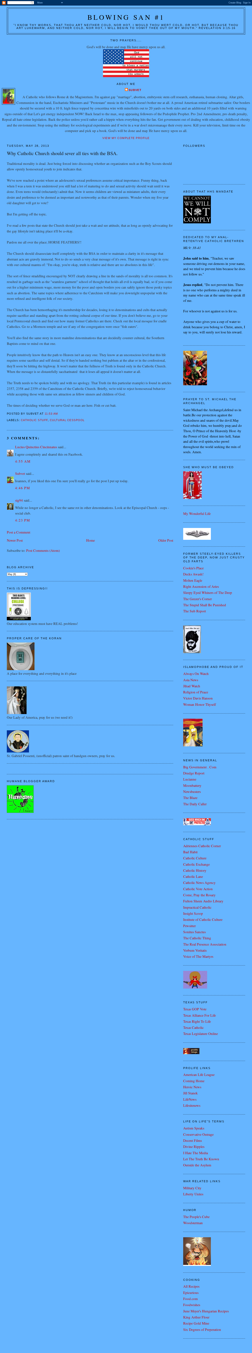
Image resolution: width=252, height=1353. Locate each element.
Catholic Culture (194, 858)
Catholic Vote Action (198, 888)
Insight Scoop (193, 913)
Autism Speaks (193, 1128)
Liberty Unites (193, 1194)
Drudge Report (193, 773)
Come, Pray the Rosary (199, 895)
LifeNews (189, 1099)
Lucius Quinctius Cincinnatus (36, 447)
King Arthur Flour (196, 1317)
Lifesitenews (191, 1105)
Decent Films (192, 1140)
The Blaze (190, 797)
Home (90, 540)
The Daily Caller (195, 804)
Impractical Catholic (197, 907)
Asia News (190, 680)
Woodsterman (193, 1222)
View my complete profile (126, 138)
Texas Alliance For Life (199, 1015)
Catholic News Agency (199, 882)
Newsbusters (192, 791)
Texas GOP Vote (194, 1009)
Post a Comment (18, 532)
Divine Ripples (193, 1146)
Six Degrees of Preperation (202, 1329)
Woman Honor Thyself (199, 704)
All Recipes (191, 1286)
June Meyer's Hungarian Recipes (206, 1311)
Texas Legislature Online (200, 1033)
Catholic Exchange (196, 864)
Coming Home (193, 1080)
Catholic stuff (34, 420)
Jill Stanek (190, 1093)
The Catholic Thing (197, 938)
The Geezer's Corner (197, 598)
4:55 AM (23, 461)
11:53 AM (51, 413)
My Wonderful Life (197, 513)
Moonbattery (192, 785)
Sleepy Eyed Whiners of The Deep (207, 592)
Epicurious (191, 1292)
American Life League (199, 1074)
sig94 (19, 500)
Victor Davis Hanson (198, 698)
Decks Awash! (193, 574)
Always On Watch (196, 673)
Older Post (165, 540)
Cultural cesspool (67, 420)
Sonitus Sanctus (194, 932)
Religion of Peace (195, 692)
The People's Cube (196, 1216)
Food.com (190, 1298)
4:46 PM (22, 488)
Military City (192, 1188)
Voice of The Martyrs (198, 956)
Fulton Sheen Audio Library (203, 901)
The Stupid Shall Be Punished (204, 605)
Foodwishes (191, 1304)
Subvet (135, 90)
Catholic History (194, 870)
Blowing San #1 (126, 17)
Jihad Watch (191, 686)
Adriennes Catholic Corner (202, 845)
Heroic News (192, 1087)
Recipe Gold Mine (196, 1323)
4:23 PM (22, 520)
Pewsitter (189, 925)
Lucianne (189, 779)
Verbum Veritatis (195, 950)
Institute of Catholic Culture (202, 919)
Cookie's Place (193, 568)
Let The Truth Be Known (201, 1159)
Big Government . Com (199, 767)
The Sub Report (194, 611)
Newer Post (15, 540)
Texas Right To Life (197, 1021)
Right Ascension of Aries (201, 586)
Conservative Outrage (198, 1134)
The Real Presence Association (204, 944)
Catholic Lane (193, 876)
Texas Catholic (193, 1027)
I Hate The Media (195, 1152)
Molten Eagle (192, 580)
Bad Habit (190, 852)
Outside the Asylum (197, 1165)
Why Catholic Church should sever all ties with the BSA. (62, 153)
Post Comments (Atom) (43, 550)
